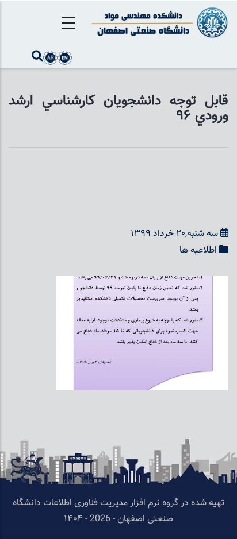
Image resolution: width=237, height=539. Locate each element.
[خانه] (157, 22)
